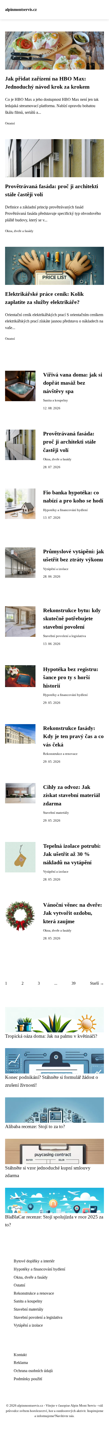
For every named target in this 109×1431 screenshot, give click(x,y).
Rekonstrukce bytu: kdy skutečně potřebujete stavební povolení (72, 618)
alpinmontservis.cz (21, 9)
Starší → (97, 983)
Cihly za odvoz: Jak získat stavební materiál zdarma (71, 795)
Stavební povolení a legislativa (64, 636)
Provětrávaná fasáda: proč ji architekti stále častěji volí (69, 442)
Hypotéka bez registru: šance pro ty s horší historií (70, 677)
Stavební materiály (56, 813)
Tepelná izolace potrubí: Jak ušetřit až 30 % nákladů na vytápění (72, 854)
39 (73, 983)
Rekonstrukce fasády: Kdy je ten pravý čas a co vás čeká (73, 736)
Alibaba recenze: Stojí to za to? (35, 1126)
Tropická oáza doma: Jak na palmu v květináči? (51, 1036)
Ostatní (10, 123)
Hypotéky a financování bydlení (65, 510)
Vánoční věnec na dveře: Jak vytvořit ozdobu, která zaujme (72, 913)
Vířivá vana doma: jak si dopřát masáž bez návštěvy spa (72, 383)
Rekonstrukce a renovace (60, 754)
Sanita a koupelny (55, 400)
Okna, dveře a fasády (19, 231)
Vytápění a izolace (55, 569)
